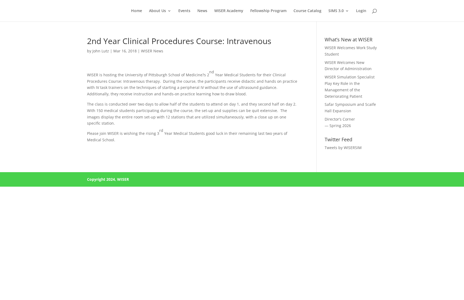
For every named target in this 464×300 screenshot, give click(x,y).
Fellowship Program (268, 11)
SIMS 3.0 (336, 11)
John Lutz (100, 50)
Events (184, 11)
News (202, 11)
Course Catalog (307, 11)
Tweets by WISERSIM (343, 147)
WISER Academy (228, 11)
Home (136, 11)
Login (361, 11)
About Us (157, 11)
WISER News (152, 50)
